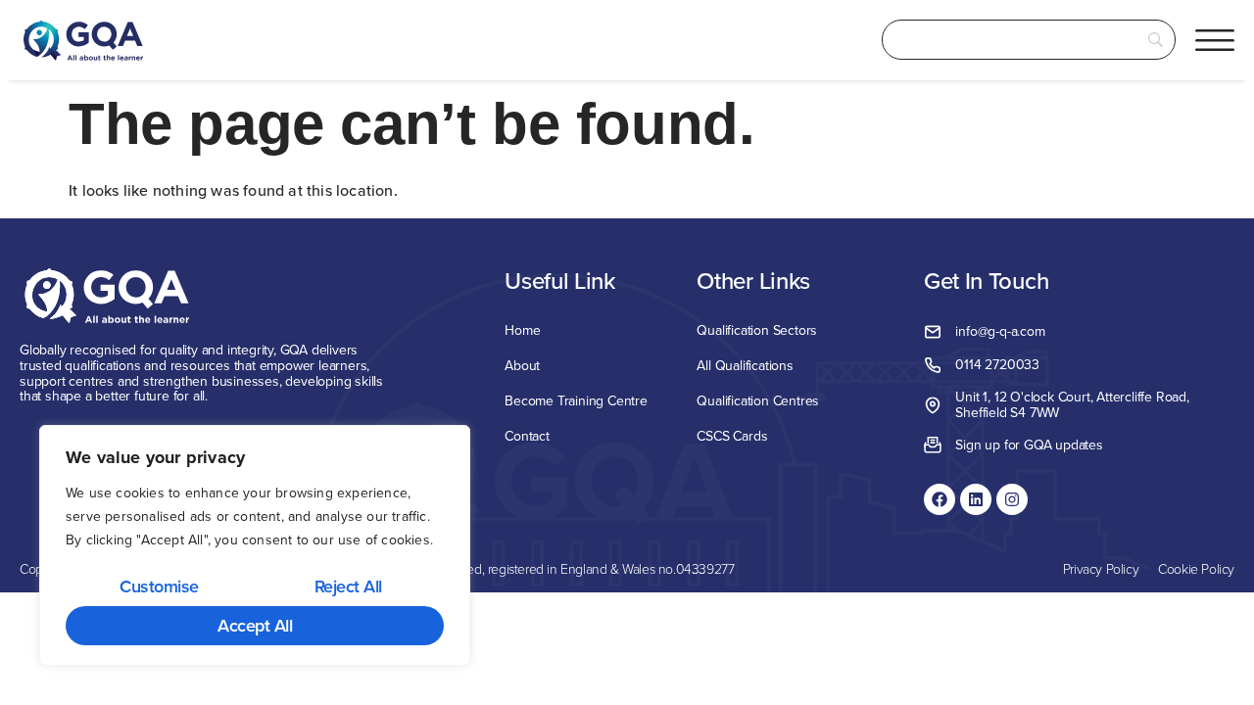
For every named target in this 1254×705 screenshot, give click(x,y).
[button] (1214, 40)
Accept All (254, 625)
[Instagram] (1012, 499)
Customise (159, 586)
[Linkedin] (975, 499)
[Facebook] (939, 499)
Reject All (348, 586)
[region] (254, 546)
